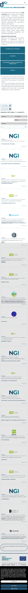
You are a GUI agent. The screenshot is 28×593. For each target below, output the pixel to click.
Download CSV (5, 108)
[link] (1, 5)
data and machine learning (6, 140)
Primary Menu (25, 2)
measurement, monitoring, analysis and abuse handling (11, 159)
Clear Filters (5, 105)
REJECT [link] (14, 588)
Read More (24, 146)
